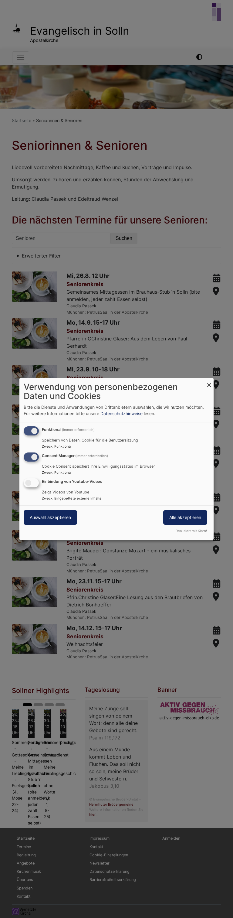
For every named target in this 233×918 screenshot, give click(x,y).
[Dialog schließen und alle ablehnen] (209, 382)
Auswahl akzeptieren (50, 517)
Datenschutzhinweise (121, 413)
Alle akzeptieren (185, 517)
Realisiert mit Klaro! (191, 531)
